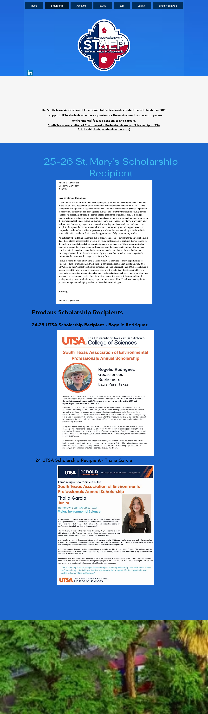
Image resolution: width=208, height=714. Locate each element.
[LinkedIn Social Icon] (30, 73)
